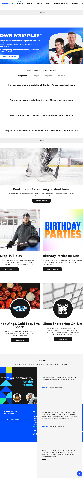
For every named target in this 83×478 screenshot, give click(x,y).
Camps (35, 76)
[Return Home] (8, 3)
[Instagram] (34, 434)
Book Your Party (52, 269)
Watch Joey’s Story (9, 56)
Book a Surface (41, 200)
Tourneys (61, 76)
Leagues (48, 76)
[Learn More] (20, 340)
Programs (22, 76)
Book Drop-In (9, 269)
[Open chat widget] (79, 473)
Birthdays (75, 3)
